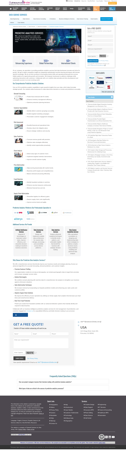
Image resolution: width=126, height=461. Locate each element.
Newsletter (54, 415)
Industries (77, 1)
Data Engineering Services (38, 231)
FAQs (52, 418)
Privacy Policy (22, 429)
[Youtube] (113, 437)
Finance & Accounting (105, 410)
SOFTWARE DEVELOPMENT (33, 8)
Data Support (89, 407)
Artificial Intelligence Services (21, 231)
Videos (53, 407)
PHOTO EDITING (88, 8)
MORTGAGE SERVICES (57, 8)
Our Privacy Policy (103, 60)
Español (30, 420)
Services (70, 1)
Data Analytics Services (56, 231)
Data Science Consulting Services (72, 231)
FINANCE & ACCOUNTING (41, 8)
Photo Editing (89, 412)
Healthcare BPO (103, 412)
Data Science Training (82, 19)
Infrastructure (69, 407)
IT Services (102, 407)
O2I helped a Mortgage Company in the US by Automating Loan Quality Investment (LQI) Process (100, 156)
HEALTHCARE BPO (50, 8)
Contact (113, 3)
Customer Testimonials (71, 412)
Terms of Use (30, 429)
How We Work (91, 1)
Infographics (68, 421)
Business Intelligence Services (66, 19)
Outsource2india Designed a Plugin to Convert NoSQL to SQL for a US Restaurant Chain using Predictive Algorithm (100, 130)
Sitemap (53, 421)
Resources (114, 1)
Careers (53, 412)
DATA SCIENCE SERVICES (18, 14)
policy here (102, 442)
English (19, 420)
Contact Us (53, 423)
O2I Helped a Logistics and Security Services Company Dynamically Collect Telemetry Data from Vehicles (99, 170)
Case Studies (99, 1)
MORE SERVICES (111, 8)
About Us (83, 1)
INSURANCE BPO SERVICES (81, 8)
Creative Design (89, 404)
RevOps (71, 8)
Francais (24, 420)
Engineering (102, 404)
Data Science (89, 415)
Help (66, 404)
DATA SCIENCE (95, 8)
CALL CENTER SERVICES (15, 8)
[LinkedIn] (110, 437)
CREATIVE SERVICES (65, 8)
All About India (69, 418)
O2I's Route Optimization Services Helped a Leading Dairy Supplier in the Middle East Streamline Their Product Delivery (99, 163)
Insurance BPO (89, 410)
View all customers (107, 91)
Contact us (30, 311)
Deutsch (35, 420)
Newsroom (107, 1)
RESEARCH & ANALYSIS (103, 8)
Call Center (88, 418)
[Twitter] (106, 438)
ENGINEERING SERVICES (24, 8)
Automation (102, 415)
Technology (68, 415)
